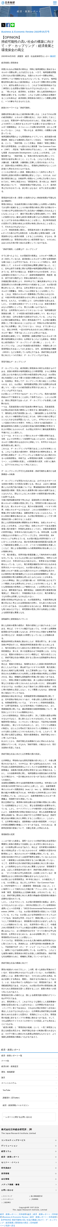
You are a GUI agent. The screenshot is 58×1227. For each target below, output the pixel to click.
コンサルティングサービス (13, 1140)
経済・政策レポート (10, 1157)
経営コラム (6, 1151)
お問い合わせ (7, 1190)
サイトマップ (7, 1196)
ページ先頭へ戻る (7, 1225)
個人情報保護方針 (37, 1196)
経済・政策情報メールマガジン (16, 1105)
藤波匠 (53, 56)
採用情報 (5, 1173)
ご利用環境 (34, 1199)
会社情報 (5, 1179)
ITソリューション (9, 1146)
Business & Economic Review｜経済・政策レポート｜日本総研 (29, 1217)
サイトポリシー (8, 1199)
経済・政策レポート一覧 (11, 1055)
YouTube (6, 1090)
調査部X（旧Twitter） (12, 1098)
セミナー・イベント (10, 1162)
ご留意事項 (7, 1202)
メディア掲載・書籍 (10, 1184)
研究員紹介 (6, 1168)
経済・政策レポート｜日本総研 (13, 1214)
